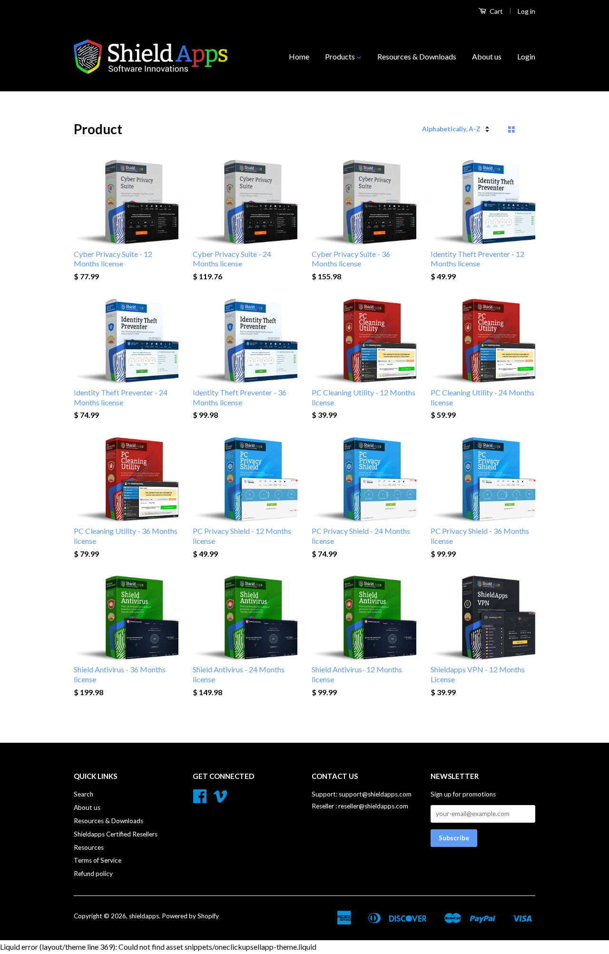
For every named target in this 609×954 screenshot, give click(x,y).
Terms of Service (97, 860)
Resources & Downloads (416, 56)
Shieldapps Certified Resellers (115, 834)
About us (486, 56)
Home (299, 56)
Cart (495, 11)
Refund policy (93, 873)
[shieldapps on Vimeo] (220, 799)
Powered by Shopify (190, 916)
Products (340, 56)
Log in (526, 11)
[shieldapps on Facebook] (200, 799)
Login (526, 56)
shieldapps (144, 916)
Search (83, 794)
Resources (89, 847)
